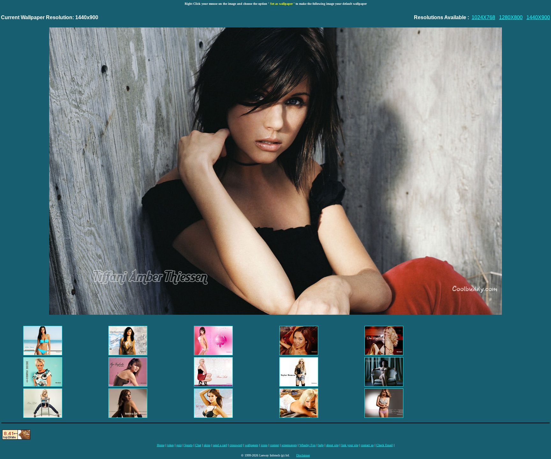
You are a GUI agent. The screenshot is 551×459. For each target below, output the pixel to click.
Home (161, 445)
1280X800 (511, 17)
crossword (236, 445)
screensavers (289, 445)
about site (332, 445)
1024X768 (483, 17)
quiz (179, 445)
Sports (188, 445)
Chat (198, 445)
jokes (170, 445)
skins (207, 445)
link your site (349, 445)
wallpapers (251, 445)
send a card (220, 445)
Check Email (384, 445)
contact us (367, 445)
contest (274, 445)
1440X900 (538, 17)
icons (264, 445)
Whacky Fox (307, 445)
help (321, 445)
